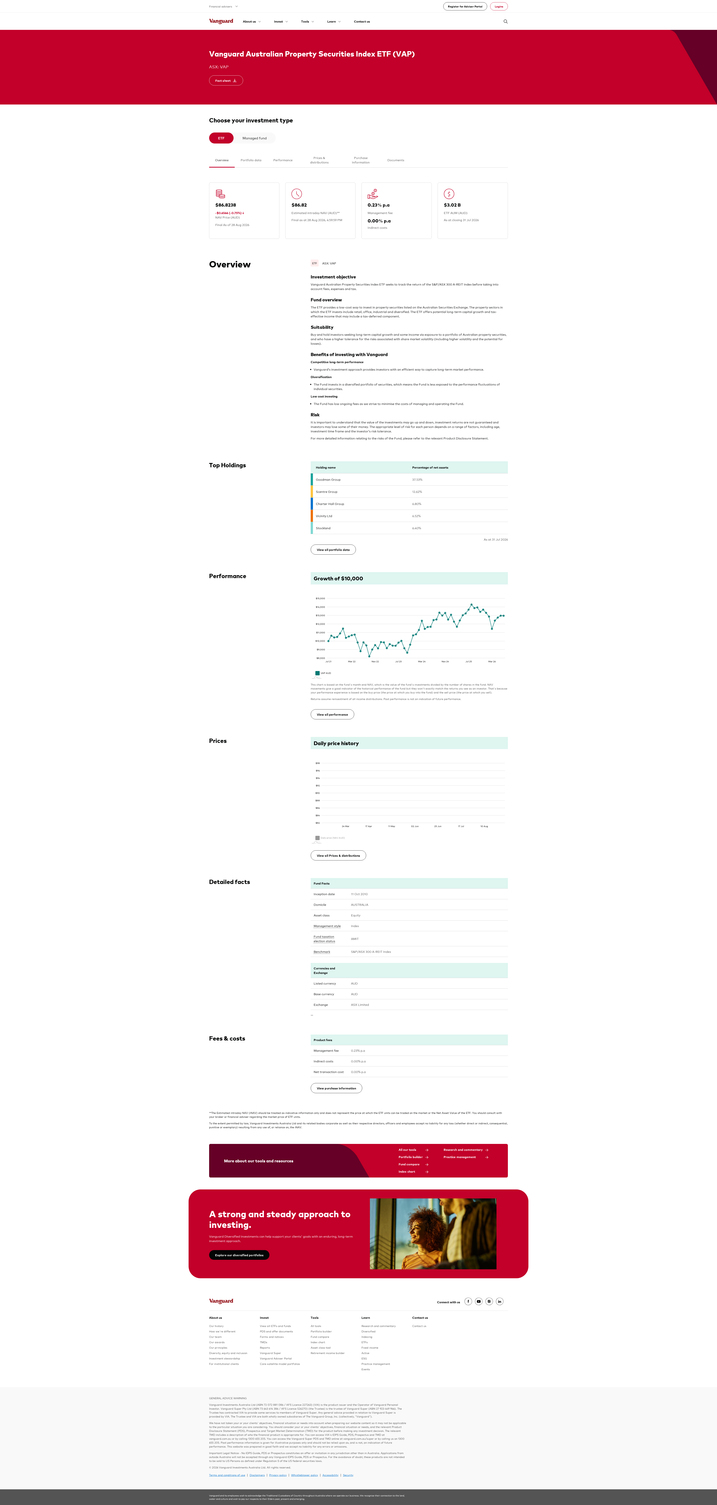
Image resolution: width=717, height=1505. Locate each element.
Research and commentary (463, 1149)
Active (365, 1353)
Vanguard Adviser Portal (276, 1358)
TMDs (263, 1342)
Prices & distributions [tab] (319, 159)
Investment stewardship (224, 1358)
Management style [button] (327, 926)
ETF (221, 138)
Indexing (366, 1336)
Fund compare (409, 1164)
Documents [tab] (395, 160)
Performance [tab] (283, 160)
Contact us (362, 21)
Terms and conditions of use (227, 1475)
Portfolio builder (411, 1157)
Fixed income (369, 1347)
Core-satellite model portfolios (280, 1363)
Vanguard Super (270, 1353)
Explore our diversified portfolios (239, 1255)
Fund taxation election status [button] (324, 938)
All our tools (407, 1149)
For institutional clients (224, 1363)
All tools (316, 1326)
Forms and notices (272, 1336)
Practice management (460, 1157)
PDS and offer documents (276, 1331)
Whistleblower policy (304, 1475)
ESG (364, 1358)
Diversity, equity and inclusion (228, 1353)
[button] (252, 21)
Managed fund (255, 138)
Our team (215, 1336)
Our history (216, 1326)
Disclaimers (257, 1475)
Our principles (218, 1347)
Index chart (407, 1171)
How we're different (222, 1331)
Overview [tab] (222, 160)
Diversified (368, 1331)
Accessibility (330, 1475)
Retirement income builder (328, 1353)
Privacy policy (278, 1475)
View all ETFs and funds (275, 1326)
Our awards (217, 1342)
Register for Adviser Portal (465, 6)
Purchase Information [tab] (361, 159)
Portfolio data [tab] (251, 160)
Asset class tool (321, 1347)
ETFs (364, 1342)
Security (348, 1475)
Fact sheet (223, 80)
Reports (265, 1347)
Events (365, 1369)
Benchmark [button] (322, 951)
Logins (499, 6)
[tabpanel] (358, 656)
